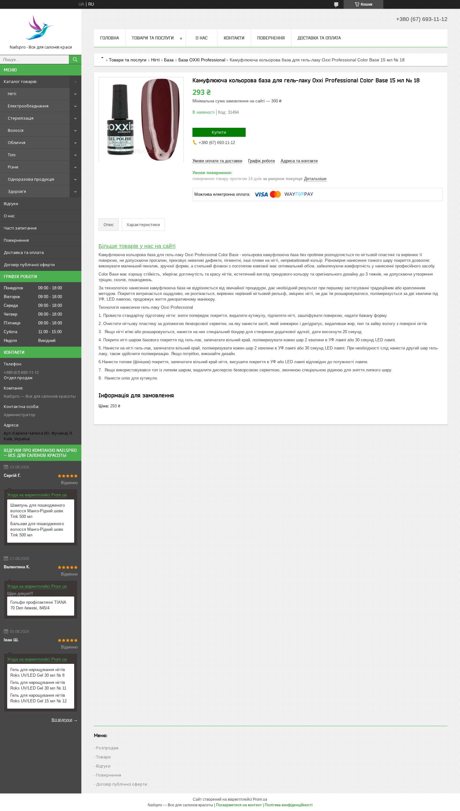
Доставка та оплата (24, 252)
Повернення (16, 240)
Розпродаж (107, 748)
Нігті (12, 93)
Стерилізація (20, 118)
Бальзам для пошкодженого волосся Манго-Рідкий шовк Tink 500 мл (37, 529)
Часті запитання (20, 228)
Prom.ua (260, 799)
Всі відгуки (62, 719)
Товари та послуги (153, 37)
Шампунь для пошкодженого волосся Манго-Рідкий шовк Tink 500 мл (37, 511)
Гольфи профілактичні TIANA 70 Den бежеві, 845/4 (38, 605)
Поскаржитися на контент (239, 805)
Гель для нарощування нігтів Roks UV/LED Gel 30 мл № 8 (37, 672)
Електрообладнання (28, 106)
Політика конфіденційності (289, 805)
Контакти (234, 37)
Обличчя (16, 142)
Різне (13, 167)
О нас (9, 216)
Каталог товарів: (20, 81)
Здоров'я (17, 191)
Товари (103, 757)
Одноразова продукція (31, 179)
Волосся (15, 130)
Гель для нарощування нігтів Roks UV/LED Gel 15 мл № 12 (38, 698)
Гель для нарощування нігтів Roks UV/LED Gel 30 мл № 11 (38, 685)
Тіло (12, 155)
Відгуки (11, 203)
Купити (219, 132)
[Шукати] (75, 59)
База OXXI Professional (201, 59)
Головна (109, 37)
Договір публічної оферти (29, 264)
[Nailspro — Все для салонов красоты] (41, 28)
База (169, 59)
